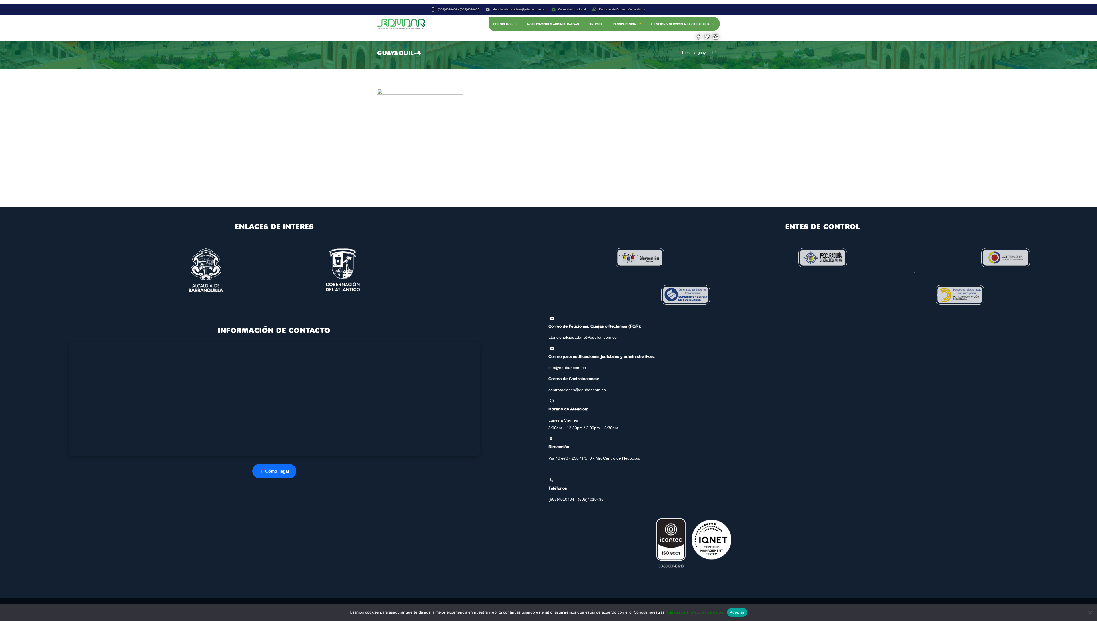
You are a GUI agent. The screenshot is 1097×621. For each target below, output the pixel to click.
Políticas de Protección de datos (622, 9)
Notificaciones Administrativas (553, 24)
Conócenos (503, 24)
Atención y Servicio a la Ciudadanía (680, 24)
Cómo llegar (276, 471)
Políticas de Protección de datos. (695, 612)
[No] (1090, 612)
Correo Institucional (572, 9)
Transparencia (623, 24)
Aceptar (737, 612)
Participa (595, 24)
